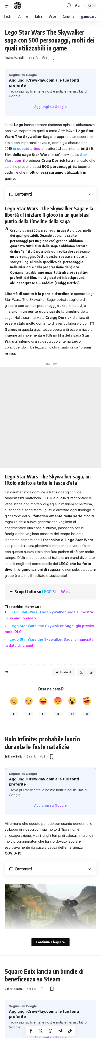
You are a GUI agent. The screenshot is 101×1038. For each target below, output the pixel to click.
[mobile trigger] (9, 5)
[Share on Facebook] (31, 1031)
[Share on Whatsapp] (50, 1031)
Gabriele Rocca (14, 989)
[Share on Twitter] (41, 1031)
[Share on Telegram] (60, 1031)
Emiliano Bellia (13, 756)
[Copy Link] (70, 1031)
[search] (69, 5)
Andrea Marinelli (14, 57)
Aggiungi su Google (50, 107)
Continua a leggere (50, 942)
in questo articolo (28, 148)
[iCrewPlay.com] (17, 5)
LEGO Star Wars (56, 591)
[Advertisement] (50, 417)
